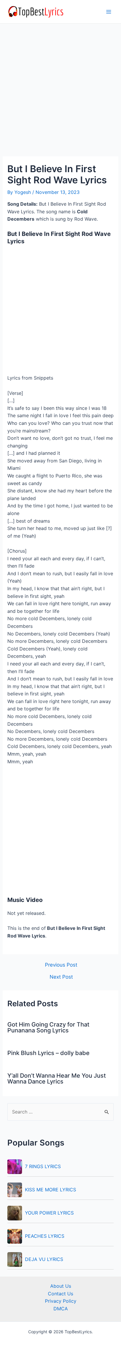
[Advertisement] (60, 93)
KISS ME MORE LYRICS (50, 1190)
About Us (60, 1286)
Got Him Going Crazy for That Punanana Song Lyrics (48, 1027)
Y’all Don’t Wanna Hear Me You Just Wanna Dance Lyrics (56, 1078)
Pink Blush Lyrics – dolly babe (48, 1052)
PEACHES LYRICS (44, 1236)
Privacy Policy (60, 1301)
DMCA (60, 1309)
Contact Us (60, 1294)
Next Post (61, 976)
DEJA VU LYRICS (44, 1259)
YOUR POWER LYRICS (49, 1213)
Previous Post (61, 964)
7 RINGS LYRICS (43, 1166)
